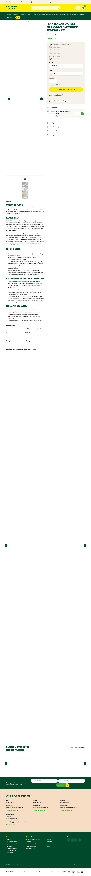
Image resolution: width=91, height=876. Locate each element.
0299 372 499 (36, 806)
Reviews (49, 841)
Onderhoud (10, 847)
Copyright (41, 872)
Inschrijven (61, 785)
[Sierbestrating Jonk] (12, 8)
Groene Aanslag (31, 843)
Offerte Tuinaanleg (12, 841)
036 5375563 (9, 806)
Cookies (36, 872)
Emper (83, 864)
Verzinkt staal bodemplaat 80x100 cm (18, 723)
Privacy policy (30, 872)
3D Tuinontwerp (11, 845)
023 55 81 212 (9, 820)
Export (29, 841)
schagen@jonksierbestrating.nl (68, 808)
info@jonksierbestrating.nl (40, 808)
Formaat (51, 62)
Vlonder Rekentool (12, 850)
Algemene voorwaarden (20, 872)
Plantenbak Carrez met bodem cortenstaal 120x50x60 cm (24, 531)
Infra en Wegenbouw (33, 845)
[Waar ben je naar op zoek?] (58, 7)
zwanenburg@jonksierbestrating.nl (16, 822)
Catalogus (9, 839)
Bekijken (16, 445)
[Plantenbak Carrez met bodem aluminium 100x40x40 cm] (50, 53)
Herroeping (10, 852)
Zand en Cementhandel (33, 839)
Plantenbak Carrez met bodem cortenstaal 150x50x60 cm (24, 434)
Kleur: (60, 44)
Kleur (50, 70)
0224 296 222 (63, 806)
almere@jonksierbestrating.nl (14, 808)
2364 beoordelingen (19, 2)
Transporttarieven (12, 848)
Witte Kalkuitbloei (32, 847)
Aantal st (51, 78)
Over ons (77, 2)
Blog (48, 847)
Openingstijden (11, 810)
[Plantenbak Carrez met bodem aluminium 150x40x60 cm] (54, 53)
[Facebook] (68, 840)
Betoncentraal (31, 848)
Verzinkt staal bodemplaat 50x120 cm (18, 627)
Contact (83, 2)
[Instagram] (72, 840)
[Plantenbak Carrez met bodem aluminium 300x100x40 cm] (58, 53)
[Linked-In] (75, 840)
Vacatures (50, 843)
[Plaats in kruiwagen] (82, 113)
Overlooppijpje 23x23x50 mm (63, 112)
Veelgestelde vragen (12, 843)
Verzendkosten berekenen (55, 95)
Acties (17, 17)
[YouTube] (79, 840)
